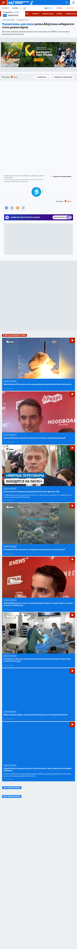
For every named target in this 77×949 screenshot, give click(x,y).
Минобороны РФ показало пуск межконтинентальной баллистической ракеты (37, 384)
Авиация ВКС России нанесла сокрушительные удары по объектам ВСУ (34, 549)
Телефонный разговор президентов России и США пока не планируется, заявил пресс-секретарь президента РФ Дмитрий (38, 496)
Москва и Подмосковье (10, 711)
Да (5, 15)
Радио (50, 8)
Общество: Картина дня (10, 381)
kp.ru (16, 77)
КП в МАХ (59, 14)
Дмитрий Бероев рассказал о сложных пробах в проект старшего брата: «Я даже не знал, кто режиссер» (38, 604)
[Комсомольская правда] (18, 2)
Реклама (59, 8)
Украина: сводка (47, 14)
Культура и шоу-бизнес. (9, 19)
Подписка (70, 8)
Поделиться (42, 77)
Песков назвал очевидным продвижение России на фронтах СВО (31, 492)
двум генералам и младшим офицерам (37, 769)
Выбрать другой (13, 15)
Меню (3, 2)
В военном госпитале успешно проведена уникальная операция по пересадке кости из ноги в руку (37, 660)
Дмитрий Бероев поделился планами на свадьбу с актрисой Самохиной (34, 438)
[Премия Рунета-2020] (31, 3)
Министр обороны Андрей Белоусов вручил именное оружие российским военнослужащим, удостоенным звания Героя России (38, 775)
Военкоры (35, 14)
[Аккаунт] (73, 2)
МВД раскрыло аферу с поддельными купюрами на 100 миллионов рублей (35, 715)
